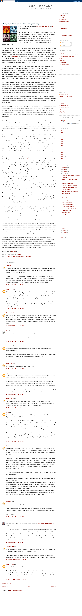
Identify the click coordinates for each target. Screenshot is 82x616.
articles (9, 256)
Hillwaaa (8, 265)
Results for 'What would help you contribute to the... (69, 180)
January (64, 234)
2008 (62, 163)
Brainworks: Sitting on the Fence (69, 185)
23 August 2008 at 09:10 (15, 308)
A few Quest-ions (66, 212)
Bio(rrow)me (65, 195)
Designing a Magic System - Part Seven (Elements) (20, 23)
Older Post (53, 587)
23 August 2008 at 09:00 (15, 285)
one (37, 26)
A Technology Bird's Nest (68, 200)
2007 (62, 237)
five (48, 26)
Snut (7, 412)
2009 (62, 161)
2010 (62, 158)
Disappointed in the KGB (67, 204)
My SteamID (62, 113)
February (64, 232)
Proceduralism (62, 62)
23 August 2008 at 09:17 (15, 326)
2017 (62, 143)
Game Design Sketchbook (68, 206)
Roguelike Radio (63, 28)
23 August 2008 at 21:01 (15, 497)
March (64, 230)
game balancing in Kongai (45, 523)
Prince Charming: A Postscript (69, 214)
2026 (62, 130)
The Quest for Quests (64, 64)
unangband (28, 256)
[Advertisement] (11, 13)
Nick (7, 330)
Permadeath (62, 60)
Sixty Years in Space (64, 21)
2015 (62, 148)
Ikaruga (29, 159)
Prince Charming (66, 217)
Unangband (62, 15)
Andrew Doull (10, 289)
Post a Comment (6, 583)
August (64, 173)
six (52, 26)
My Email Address (63, 105)
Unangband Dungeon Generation (66, 66)
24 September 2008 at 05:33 (16, 560)
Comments (63, 45)
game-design (16, 256)
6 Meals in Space (63, 19)
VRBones (8, 521)
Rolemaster (15, 56)
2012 (62, 154)
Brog (7, 446)
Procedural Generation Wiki (65, 35)
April (63, 228)
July (63, 221)
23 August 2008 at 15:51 (15, 408)
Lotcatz (64, 219)
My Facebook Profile (64, 107)
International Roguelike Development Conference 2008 (70, 209)
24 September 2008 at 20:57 (16, 579)
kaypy (7, 373)
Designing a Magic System (65, 53)
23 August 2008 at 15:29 (15, 368)
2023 (62, 137)
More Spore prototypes (67, 183)
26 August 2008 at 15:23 (15, 542)
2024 (62, 135)
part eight (13, 251)
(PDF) (60, 58)
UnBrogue (61, 17)
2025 (62, 132)
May (63, 226)
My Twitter (62, 103)
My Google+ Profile (63, 111)
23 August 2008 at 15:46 (15, 394)
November (64, 167)
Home (29, 587)
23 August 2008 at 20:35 (15, 441)
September (65, 171)
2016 (62, 145)
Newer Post (5, 587)
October (64, 169)
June (63, 224)
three (42, 26)
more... (61, 71)
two (40, 26)
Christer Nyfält (10, 546)
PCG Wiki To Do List (67, 202)
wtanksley (8, 346)
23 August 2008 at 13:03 (15, 359)
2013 (62, 152)
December (64, 165)
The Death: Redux (66, 193)
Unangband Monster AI (64, 68)
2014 (62, 150)
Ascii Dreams (41, 6)
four (46, 26)
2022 (62, 139)
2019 (62, 141)
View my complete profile (65, 96)
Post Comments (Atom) (15, 590)
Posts (62, 42)
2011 (62, 156)
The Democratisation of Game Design (70, 191)
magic (22, 256)
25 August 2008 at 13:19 (15, 516)
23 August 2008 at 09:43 (15, 341)
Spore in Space (65, 198)
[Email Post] (21, 254)
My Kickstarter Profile (64, 109)
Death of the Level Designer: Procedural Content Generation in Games (68, 55)
